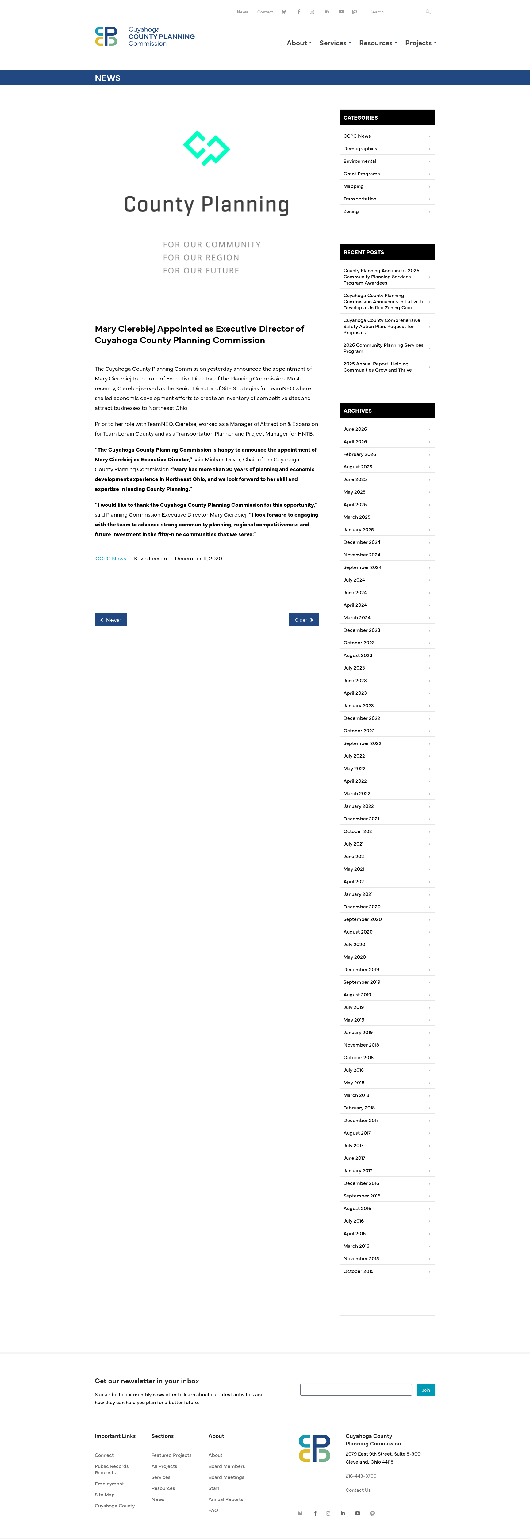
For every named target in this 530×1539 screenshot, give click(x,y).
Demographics (360, 148)
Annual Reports (226, 1498)
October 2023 (359, 642)
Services (161, 1476)
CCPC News (110, 558)
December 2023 (362, 629)
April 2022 (355, 780)
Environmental (360, 160)
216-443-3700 (361, 1475)
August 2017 (357, 1132)
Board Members (227, 1465)
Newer (113, 619)
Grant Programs (362, 173)
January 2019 (358, 1032)
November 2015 (361, 1258)
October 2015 (359, 1270)
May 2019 (354, 1019)
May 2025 (355, 491)
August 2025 (358, 466)
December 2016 (361, 1182)
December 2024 (362, 541)
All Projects (164, 1465)
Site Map (105, 1494)
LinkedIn (327, 12)
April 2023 (355, 692)
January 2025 (359, 529)
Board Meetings (226, 1476)
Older (302, 619)
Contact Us (358, 1489)
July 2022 (354, 755)
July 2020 (354, 944)
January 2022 (359, 805)
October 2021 (359, 830)
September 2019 (362, 981)
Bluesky (285, 12)
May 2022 (355, 768)
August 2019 (357, 994)
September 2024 (363, 566)
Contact (265, 12)
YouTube (341, 12)
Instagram (313, 12)
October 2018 (359, 1057)
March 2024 (357, 617)
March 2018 (356, 1094)
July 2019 (354, 1006)
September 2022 (363, 742)
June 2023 (355, 680)
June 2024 (355, 592)
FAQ (213, 1510)
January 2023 (359, 705)
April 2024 (355, 604)
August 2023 (358, 654)
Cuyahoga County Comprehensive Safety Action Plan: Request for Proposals (382, 325)
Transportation (360, 198)
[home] (314, 1445)
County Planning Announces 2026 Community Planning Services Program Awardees (381, 276)
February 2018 (359, 1107)
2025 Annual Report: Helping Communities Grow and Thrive (378, 366)
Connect (104, 1454)
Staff (214, 1487)
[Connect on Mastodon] (355, 12)
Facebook (299, 12)
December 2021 (361, 818)
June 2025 (355, 478)
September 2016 (362, 1195)
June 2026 (355, 428)
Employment (109, 1483)
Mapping (354, 185)
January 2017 (358, 1170)
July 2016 (354, 1220)
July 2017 (353, 1145)
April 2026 (355, 441)
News (242, 12)
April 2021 (355, 881)
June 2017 (354, 1157)
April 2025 (355, 504)
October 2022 (359, 730)
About (215, 1454)
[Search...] (428, 12)
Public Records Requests (112, 1469)
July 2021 (354, 843)
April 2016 (355, 1233)
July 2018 (354, 1069)
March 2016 (356, 1245)
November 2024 (362, 554)
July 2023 (354, 667)
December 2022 (362, 717)
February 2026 (360, 453)
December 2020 (362, 906)
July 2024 (354, 579)
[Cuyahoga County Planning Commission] (145, 35)
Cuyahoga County (115, 1505)
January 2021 (358, 893)
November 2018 (361, 1044)
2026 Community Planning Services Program (384, 347)
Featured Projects (172, 1454)
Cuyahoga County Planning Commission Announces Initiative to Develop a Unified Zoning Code (384, 301)
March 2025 (357, 516)
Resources (163, 1487)
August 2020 (358, 931)
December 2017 (361, 1120)
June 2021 (355, 856)
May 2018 (354, 1082)
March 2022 (357, 793)
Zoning (351, 211)
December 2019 (361, 969)
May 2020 (355, 956)
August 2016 (357, 1208)
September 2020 (363, 918)
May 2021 (354, 868)
